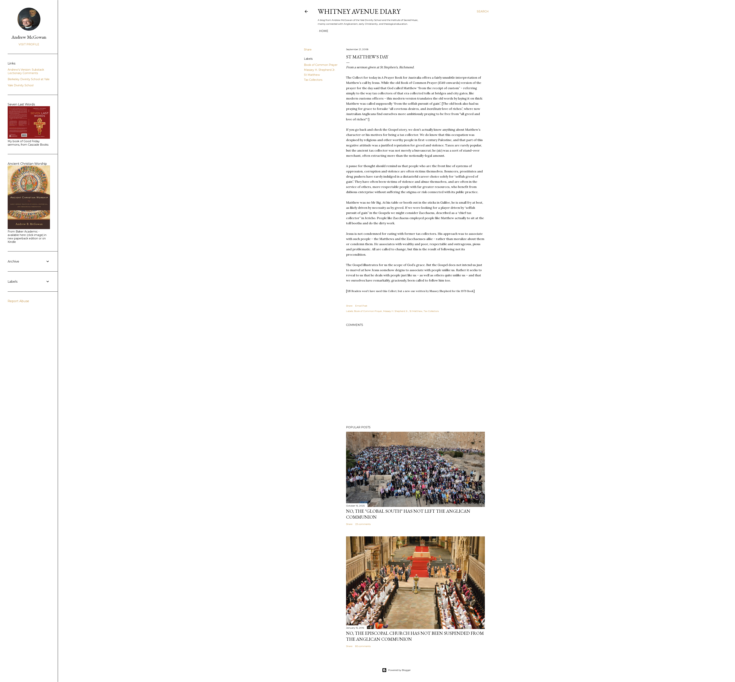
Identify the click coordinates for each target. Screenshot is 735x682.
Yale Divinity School (20, 85)
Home (323, 31)
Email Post (361, 305)
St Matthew (312, 75)
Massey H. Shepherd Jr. (319, 70)
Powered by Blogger (399, 670)
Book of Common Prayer (320, 65)
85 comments (363, 646)
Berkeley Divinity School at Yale (29, 79)
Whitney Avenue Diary (359, 11)
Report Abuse (18, 301)
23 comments (363, 524)
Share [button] (308, 49)
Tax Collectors (313, 80)
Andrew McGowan (28, 37)
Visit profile (29, 44)
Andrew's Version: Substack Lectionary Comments (26, 71)
